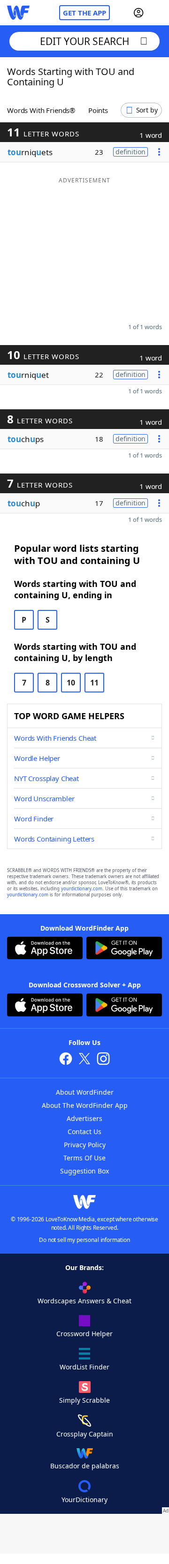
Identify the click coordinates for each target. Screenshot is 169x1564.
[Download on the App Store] (45, 949)
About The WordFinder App (85, 1105)
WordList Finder (84, 1366)
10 (71, 682)
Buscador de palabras (84, 1465)
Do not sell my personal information (84, 1240)
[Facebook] (65, 1059)
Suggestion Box (84, 1170)
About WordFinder (85, 1092)
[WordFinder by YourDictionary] (18, 13)
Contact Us (84, 1131)
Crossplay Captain (84, 1433)
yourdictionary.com (81, 889)
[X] (84, 1059)
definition (130, 151)
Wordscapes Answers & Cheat (84, 1300)
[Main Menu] (158, 12)
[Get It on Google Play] (124, 949)
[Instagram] (103, 1059)
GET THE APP (84, 12)
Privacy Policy (85, 1144)
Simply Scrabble (84, 1400)
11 (94, 682)
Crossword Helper (84, 1333)
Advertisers (84, 1118)
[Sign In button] (138, 12)
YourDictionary (84, 1499)
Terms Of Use (84, 1157)
